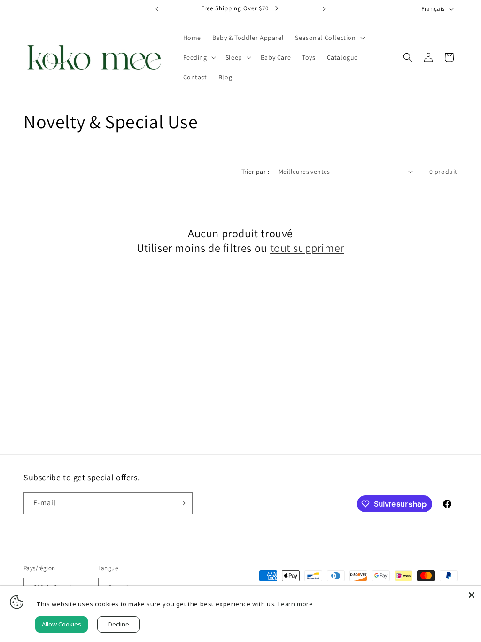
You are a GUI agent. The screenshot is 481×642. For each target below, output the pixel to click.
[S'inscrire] (181, 503)
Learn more (295, 604)
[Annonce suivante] (324, 9)
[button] (328, 37)
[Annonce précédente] (157, 9)
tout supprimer (307, 248)
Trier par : (255, 171)
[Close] (471, 595)
